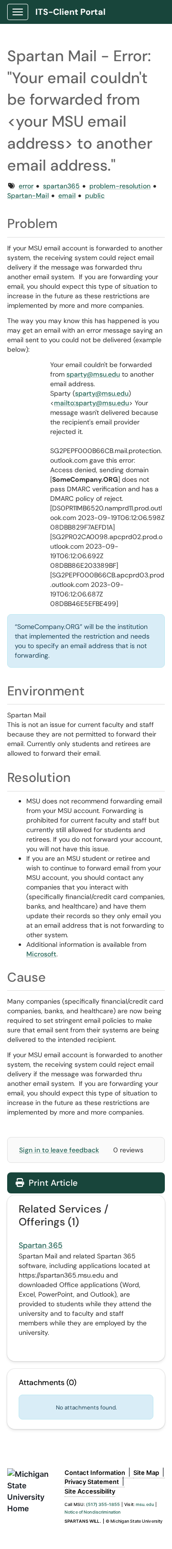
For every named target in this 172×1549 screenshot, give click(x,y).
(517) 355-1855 (103, 1504)
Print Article (51, 1183)
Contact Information (94, 1472)
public (95, 195)
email (66, 195)
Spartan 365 (41, 1245)
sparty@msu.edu (93, 374)
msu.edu (145, 1504)
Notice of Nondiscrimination (92, 1512)
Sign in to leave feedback (59, 1150)
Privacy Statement (91, 1481)
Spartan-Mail (28, 195)
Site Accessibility (89, 1491)
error (26, 186)
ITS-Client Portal (70, 12)
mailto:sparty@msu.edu (91, 403)
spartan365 (61, 186)
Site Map (146, 1472)
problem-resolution (119, 186)
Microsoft (41, 954)
